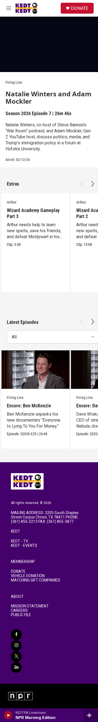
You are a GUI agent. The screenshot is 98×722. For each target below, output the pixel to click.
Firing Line (13, 82)
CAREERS (19, 610)
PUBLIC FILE (21, 615)
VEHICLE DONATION (28, 576)
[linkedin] (16, 667)
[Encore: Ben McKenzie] (35, 369)
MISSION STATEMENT (30, 606)
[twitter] (16, 656)
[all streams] (91, 715)
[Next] (92, 183)
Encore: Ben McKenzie (29, 405)
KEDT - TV (19, 541)
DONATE (79, 8)
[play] (8, 715)
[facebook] (16, 634)
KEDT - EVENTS (24, 546)
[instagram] (16, 645)
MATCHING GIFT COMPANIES (35, 580)
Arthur (12, 202)
